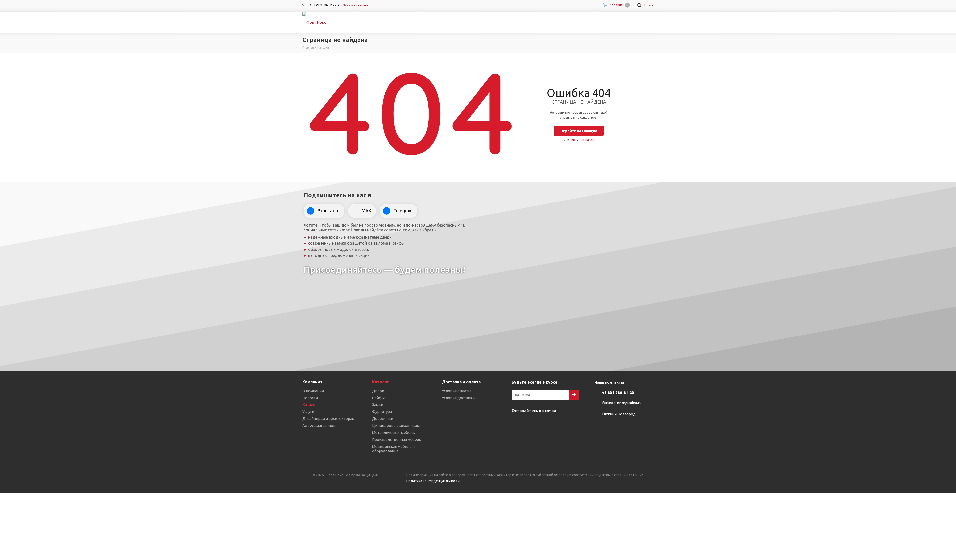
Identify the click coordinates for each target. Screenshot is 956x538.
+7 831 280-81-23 (618, 392)
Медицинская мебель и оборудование (393, 448)
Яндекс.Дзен (554, 422)
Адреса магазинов (318, 425)
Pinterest (566, 422)
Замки (377, 405)
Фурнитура (382, 411)
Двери (378, 391)
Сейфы (378, 398)
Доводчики (382, 418)
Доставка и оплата (461, 382)
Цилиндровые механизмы (396, 425)
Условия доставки (458, 398)
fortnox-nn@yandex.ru (621, 403)
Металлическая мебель (393, 432)
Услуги (308, 411)
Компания (312, 382)
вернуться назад (582, 139)
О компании (313, 391)
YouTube (541, 422)
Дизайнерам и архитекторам (328, 418)
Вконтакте (517, 422)
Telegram (529, 422)
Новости (310, 398)
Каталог (309, 405)
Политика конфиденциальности (433, 481)
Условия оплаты (456, 391)
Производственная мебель (396, 439)
